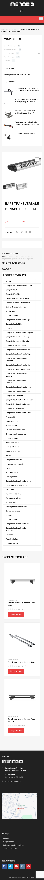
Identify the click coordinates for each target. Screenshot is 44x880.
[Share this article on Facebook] (17, 232)
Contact (6, 838)
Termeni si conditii (10, 849)
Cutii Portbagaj (9, 53)
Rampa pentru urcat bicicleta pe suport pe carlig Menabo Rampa (26, 101)
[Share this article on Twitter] (21, 232)
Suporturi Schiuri (10, 46)
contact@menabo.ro (13, 781)
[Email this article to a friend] (29, 232)
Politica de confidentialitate (13, 845)
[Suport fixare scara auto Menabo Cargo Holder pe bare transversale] (8, 96)
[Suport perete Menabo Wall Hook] (8, 141)
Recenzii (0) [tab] (7, 269)
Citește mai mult (16, 614)
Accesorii (7, 60)
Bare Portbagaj (12, 29)
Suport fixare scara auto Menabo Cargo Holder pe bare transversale (27, 89)
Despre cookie (8, 842)
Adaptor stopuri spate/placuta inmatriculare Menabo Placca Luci (27, 123)
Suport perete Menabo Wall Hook (26, 133)
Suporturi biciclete (10, 49)
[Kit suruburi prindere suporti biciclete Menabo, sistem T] (8, 119)
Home (3, 29)
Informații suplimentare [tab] (13, 263)
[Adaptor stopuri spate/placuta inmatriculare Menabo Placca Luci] (8, 130)
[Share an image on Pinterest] (25, 232)
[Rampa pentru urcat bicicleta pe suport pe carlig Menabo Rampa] (8, 107)
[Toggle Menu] (41, 19)
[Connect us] (4, 866)
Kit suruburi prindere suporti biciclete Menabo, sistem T (25, 112)
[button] (37, 159)
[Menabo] (22, 6)
